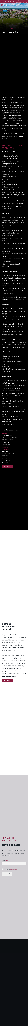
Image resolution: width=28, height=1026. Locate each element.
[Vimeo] (13, 1)
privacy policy (13, 869)
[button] (1, 1)
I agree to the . (10, 869)
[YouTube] (11, 1)
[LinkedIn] (8, 1)
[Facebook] (6, 1)
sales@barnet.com (6, 444)
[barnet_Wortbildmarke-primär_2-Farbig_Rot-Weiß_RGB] (5, 5)
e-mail (5, 860)
